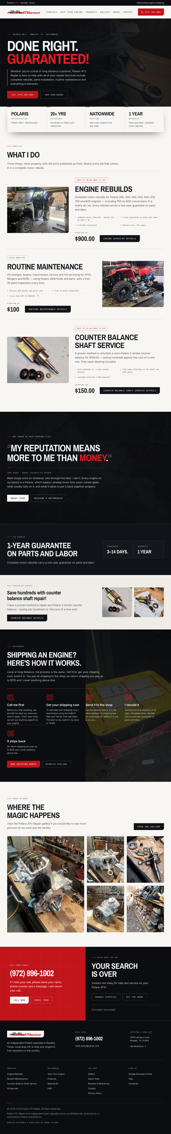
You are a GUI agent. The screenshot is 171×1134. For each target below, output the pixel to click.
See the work (134, 997)
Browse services (106, 997)
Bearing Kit (53, 1083)
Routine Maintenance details (48, 309)
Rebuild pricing (56, 764)
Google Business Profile (140, 1074)
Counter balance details (27, 618)
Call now (19, 1000)
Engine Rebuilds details (119, 238)
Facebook (133, 1083)
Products (91, 12)
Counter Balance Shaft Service (106, 341)
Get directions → (138, 1046)
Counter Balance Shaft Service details (129, 390)
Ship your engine (54, 95)
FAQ (50, 1088)
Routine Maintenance (45, 266)
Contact (128, 12)
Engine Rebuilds (103, 189)
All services (12, 1088)
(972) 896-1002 (32, 973)
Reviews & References (98, 1083)
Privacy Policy (95, 1093)
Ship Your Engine (71, 12)
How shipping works (23, 764)
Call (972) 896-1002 (23, 95)
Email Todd (41, 1000)
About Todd (18, 498)
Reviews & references (48, 498)
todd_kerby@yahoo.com (87, 1046)
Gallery (105, 12)
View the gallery (148, 826)
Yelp (131, 1079)
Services (51, 12)
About (116, 12)
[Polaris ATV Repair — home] (24, 12)
